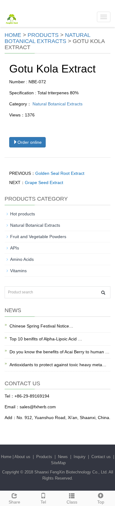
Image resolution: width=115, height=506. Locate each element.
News (63, 456)
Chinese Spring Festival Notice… (41, 326)
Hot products (22, 213)
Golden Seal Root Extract (59, 173)
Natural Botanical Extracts (47, 38)
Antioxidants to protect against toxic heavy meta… (58, 364)
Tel (43, 502)
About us (22, 456)
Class (72, 502)
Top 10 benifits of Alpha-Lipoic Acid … (46, 338)
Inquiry (80, 456)
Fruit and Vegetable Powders (38, 236)
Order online (29, 142)
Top (100, 502)
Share (14, 502)
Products (43, 35)
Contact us (101, 456)
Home (13, 35)
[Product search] (103, 292)
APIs (14, 247)
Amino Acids (22, 259)
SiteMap (58, 463)
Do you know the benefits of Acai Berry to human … (59, 351)
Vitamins (18, 270)
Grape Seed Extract (44, 182)
